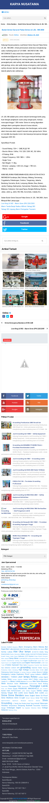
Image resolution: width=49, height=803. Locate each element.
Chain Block (38, 656)
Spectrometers (5, 700)
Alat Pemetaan (25, 649)
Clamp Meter (14, 658)
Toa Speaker (26, 708)
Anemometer (5, 654)
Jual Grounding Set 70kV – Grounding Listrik (29, 459)
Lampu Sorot (43, 679)
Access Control (6, 647)
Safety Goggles (31, 691)
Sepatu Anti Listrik (36, 693)
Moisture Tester (12, 683)
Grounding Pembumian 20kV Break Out (27, 422)
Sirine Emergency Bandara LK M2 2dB (19, 323)
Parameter (4, 686)
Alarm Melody (38, 647)
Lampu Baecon (26, 672)
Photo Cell (4, 688)
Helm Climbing (13, 670)
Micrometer (29, 681)
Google (24, 217)
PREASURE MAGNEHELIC (28, 689)
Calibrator (21, 656)
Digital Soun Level (43, 660)
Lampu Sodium (17, 679)
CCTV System (29, 656)
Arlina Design (22, 801)
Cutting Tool (19, 660)
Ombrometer (33, 683)
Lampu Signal (43, 677)
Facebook (24, 223)
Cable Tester (14, 656)
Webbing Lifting (12, 710)
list (9, 681)
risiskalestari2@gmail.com (10, 584)
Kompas (16, 672)
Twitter (24, 229)
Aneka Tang (43, 652)
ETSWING (8, 665)
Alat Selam (41, 649)
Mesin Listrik (15, 681)
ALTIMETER (35, 652)
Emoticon (7, 340)
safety (23, 691)
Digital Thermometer (33, 663)
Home (3, 24)
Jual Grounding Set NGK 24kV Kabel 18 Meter (29, 470)
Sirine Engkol (30, 696)
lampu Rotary (30, 676)
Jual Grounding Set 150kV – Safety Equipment (29, 434)
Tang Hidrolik (35, 703)
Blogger (37, 801)
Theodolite (36, 705)
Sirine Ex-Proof (42, 696)
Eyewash (15, 665)
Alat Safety (33, 649)
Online (5, 313)
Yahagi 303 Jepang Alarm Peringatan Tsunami (18, 209)
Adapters (15, 647)
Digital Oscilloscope (30, 660)
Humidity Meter (34, 670)
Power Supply (12, 688)
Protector (45, 688)
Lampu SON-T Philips (30, 679)
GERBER (13, 668)
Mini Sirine (36, 681)
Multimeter (24, 684)
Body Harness (43, 654)
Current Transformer (7, 660)
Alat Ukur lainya (22, 651)
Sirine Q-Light (19, 698)
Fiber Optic (23, 665)
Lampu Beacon (37, 672)
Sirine (4, 695)
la (20, 672)
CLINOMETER (23, 658)
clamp (6, 658)
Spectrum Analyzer (19, 700)
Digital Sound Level (6, 663)
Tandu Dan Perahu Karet (22, 703)
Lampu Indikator (35, 674)
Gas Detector (5, 668)
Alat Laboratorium (13, 649)
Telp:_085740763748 (8, 571)
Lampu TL (4, 681)
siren (46, 693)
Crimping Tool (43, 658)
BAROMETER (34, 654)
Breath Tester (5, 656)
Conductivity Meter (33, 658)
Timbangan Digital (14, 708)
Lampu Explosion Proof (19, 674)
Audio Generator (15, 654)
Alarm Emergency (25, 647)
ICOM (41, 670)
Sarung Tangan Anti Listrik (12, 693)
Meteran (23, 681)
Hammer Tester (37, 668)
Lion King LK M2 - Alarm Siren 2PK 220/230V (18, 203)
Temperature (13, 705)
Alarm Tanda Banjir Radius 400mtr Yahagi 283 (18, 206)
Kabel (11, 672)
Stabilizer (30, 700)
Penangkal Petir (15, 686)
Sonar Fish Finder (42, 698)
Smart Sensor (30, 698)
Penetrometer (25, 686)
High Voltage (24, 670)
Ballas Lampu (25, 654)
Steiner (38, 700)
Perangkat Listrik (39, 686)
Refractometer (16, 691)
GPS (18, 668)
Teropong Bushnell (25, 706)
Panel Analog (43, 683)
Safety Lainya (42, 691)
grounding (25, 667)
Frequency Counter (33, 665)
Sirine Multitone (7, 698)
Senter (26, 693)
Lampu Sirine (6, 679)
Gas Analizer (44, 665)
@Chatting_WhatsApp (8, 580)
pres (41, 688)
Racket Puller (5, 691)
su (13, 703)
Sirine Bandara (11, 24)
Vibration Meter (36, 708)
